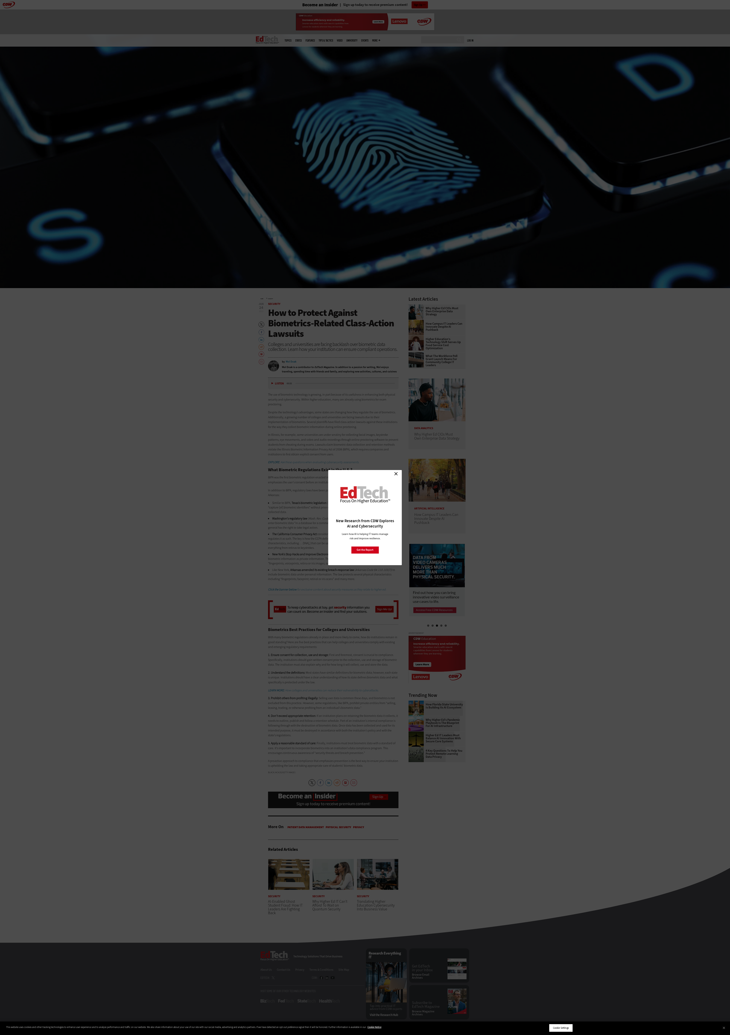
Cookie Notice (374, 1027)
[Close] (724, 1028)
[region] (365, 1028)
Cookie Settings (561, 1027)
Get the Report (365, 550)
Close (396, 474)
